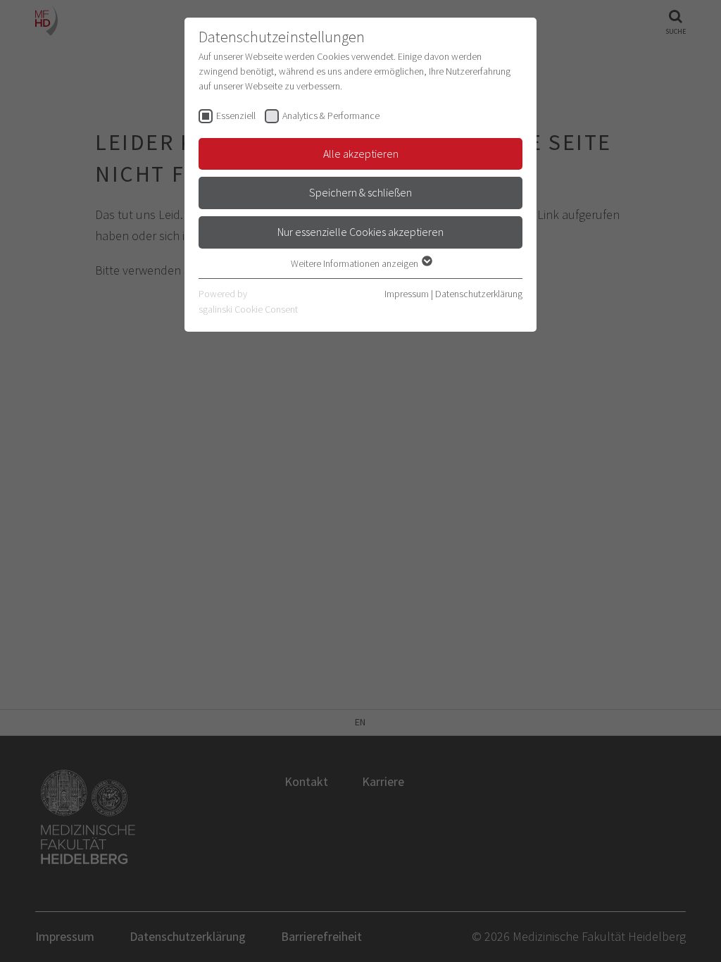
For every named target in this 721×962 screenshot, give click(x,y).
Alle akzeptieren (361, 153)
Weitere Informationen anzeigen (355, 263)
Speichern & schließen (360, 192)
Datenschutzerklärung (478, 293)
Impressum (406, 293)
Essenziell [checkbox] (236, 115)
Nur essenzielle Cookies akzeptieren (360, 232)
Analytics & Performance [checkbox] (331, 115)
